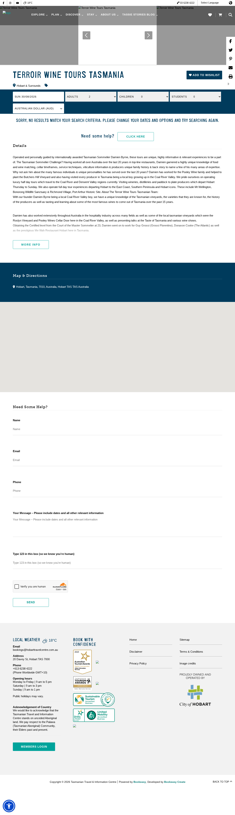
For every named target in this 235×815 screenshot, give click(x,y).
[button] (204, 75)
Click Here (135, 136)
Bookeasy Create (174, 781)
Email (16, 451)
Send (31, 602)
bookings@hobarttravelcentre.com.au (35, 649)
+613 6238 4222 (22, 668)
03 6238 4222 (187, 2)
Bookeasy (139, 781)
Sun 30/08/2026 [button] (26, 96)
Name (16, 420)
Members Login (34, 746)
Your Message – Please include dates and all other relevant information (58, 513)
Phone (17, 482)
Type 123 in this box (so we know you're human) (43, 553)
